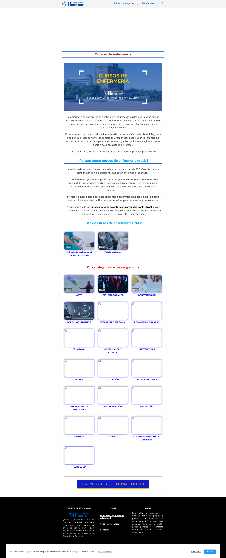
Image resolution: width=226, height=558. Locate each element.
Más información (105, 552)
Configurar (196, 552)
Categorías (128, 3)
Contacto (104, 530)
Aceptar (210, 552)
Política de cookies (109, 524)
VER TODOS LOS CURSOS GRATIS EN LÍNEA (113, 484)
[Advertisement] (113, 27)
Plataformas (148, 3)
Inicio (117, 3)
